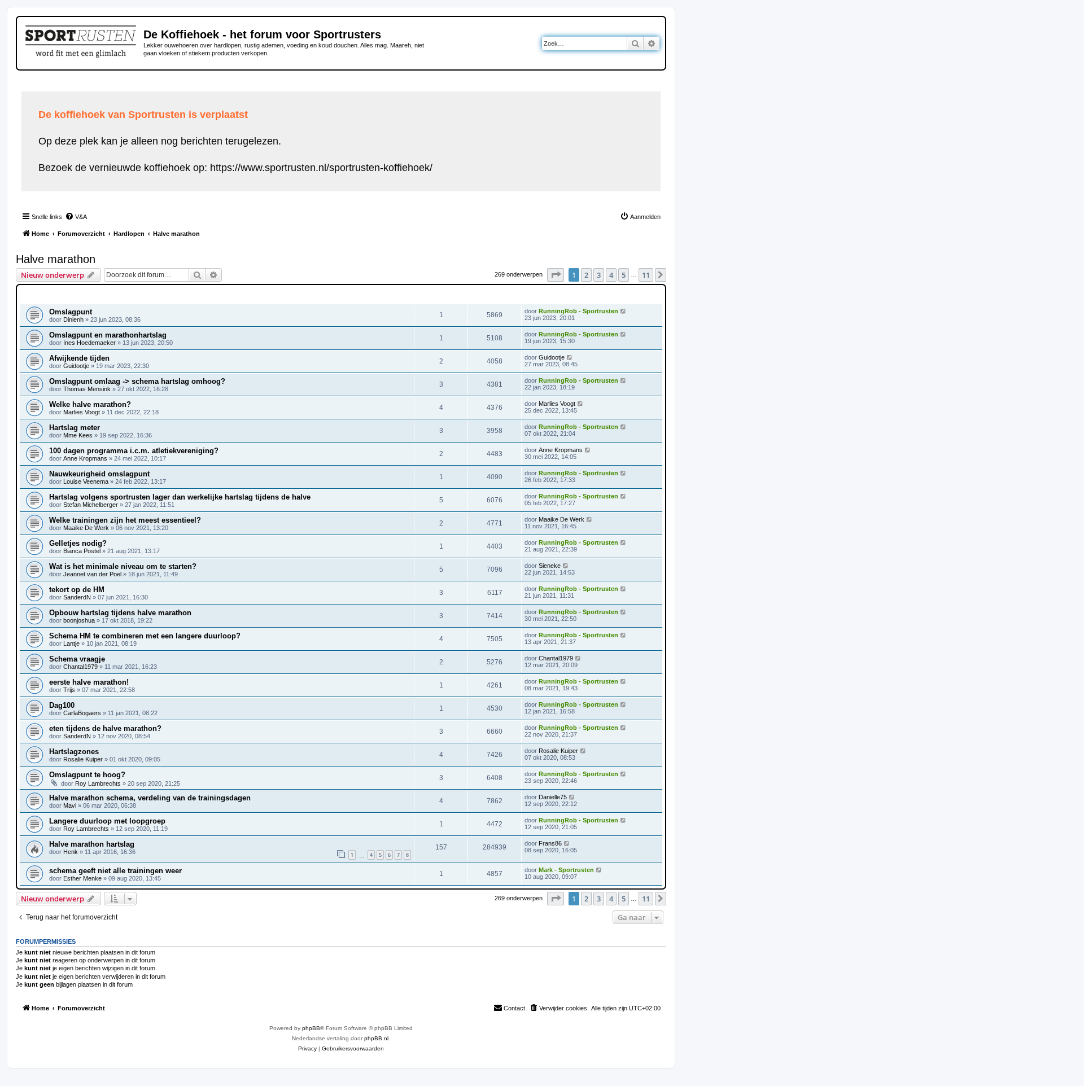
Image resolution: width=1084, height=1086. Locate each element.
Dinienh (73, 319)
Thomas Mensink (87, 389)
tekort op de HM (76, 589)
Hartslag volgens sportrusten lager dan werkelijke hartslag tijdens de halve (180, 497)
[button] (555, 275)
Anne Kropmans (85, 458)
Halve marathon (55, 259)
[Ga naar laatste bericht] (623, 311)
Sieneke (550, 565)
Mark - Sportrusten (566, 869)
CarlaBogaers (82, 713)
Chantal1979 (80, 666)
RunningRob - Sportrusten (578, 311)
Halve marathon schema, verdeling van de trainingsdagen (150, 798)
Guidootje (76, 365)
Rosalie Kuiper (83, 759)
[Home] (81, 39)
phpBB (311, 1028)
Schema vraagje (77, 659)
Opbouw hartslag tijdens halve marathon (120, 612)
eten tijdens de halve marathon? (105, 728)
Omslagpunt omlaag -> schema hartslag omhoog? (137, 381)
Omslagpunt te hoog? (87, 774)
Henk (70, 851)
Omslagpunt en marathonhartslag (108, 335)
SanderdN (77, 597)
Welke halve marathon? (90, 404)
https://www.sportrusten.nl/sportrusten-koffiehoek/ (321, 167)
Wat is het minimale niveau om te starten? (122, 566)
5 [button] (624, 275)
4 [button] (611, 275)
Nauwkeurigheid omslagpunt (99, 474)
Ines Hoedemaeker (89, 342)
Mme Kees (78, 435)
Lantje (71, 643)
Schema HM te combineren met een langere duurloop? (145, 636)
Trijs (69, 689)
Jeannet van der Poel (92, 574)
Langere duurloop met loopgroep (107, 821)
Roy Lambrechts (98, 783)
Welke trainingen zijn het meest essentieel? (125, 520)
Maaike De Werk (86, 527)
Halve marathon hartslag (91, 844)
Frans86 (550, 843)
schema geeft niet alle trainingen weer (115, 870)
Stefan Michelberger (90, 504)
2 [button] (586, 275)
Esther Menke (82, 878)
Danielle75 (553, 797)
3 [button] (599, 275)
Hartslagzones (74, 751)
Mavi (69, 805)
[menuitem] (76, 217)
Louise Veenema (85, 481)
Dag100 (62, 705)
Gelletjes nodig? (78, 543)
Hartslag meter (74, 427)
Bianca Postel (81, 551)
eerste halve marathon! (89, 682)
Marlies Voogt (81, 412)
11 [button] (646, 275)
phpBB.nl (376, 1038)
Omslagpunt (70, 312)
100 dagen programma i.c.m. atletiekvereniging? (133, 450)
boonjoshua (79, 620)
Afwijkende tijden (79, 358)
